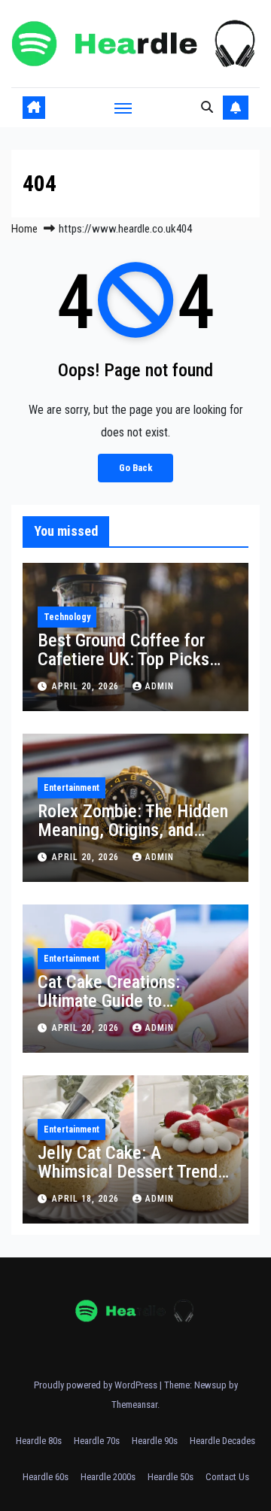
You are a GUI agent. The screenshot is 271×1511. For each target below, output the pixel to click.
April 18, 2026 (87, 1198)
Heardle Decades (222, 1440)
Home (24, 229)
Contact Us (227, 1476)
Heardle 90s (155, 1440)
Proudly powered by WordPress (97, 1385)
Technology (67, 617)
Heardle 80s (39, 1440)
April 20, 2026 (87, 686)
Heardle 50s (170, 1476)
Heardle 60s (46, 1476)
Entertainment (71, 788)
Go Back (135, 467)
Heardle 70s (97, 1440)
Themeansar (134, 1404)
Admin (159, 686)
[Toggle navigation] (123, 107)
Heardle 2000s (108, 1476)
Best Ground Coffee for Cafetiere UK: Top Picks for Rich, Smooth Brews (123, 659)
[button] (207, 107)
